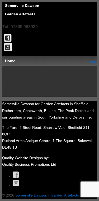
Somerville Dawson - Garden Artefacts (46, 195)
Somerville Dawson (22, 5)
